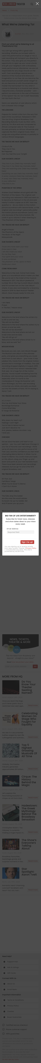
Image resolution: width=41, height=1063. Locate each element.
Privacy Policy (31, 548)
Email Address (12, 529)
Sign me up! (27, 542)
